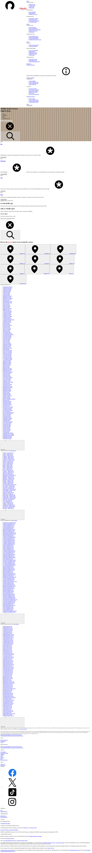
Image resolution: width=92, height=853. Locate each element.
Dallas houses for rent (7, 645)
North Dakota (5, 490)
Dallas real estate (6, 323)
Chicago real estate (6, 317)
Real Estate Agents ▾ (31, 96)
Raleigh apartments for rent (8, 591)
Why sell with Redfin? (33, 50)
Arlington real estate (7, 290)
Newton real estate (6, 379)
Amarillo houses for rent (8, 628)
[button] (14, 5)
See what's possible (30, 77)
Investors (2, 757)
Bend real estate (6, 300)
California (5, 457)
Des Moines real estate (7, 325)
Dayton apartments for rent (8, 546)
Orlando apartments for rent (8, 583)
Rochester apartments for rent (9, 596)
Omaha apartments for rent (8, 582)
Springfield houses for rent (8, 703)
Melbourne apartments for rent (9, 569)
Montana (5, 481)
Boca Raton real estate (7, 302)
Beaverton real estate (7, 299)
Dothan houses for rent (7, 650)
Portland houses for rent (7, 689)
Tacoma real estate (6, 427)
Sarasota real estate (6, 415)
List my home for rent (33, 36)
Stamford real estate (7, 425)
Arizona (4, 455)
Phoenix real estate (6, 388)
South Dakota (5, 498)
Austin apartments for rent (8, 528)
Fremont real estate (6, 338)
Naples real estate (6, 374)
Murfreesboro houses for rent (8, 682)
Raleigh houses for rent (7, 690)
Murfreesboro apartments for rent (9, 576)
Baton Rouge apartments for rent (9, 532)
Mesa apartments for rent (8, 571)
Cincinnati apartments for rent (9, 539)
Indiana (4, 467)
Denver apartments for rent (8, 547)
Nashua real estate (6, 375)
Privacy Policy (34, 827)
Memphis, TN (22, 263)
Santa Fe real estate (7, 414)
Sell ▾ (28, 41)
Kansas (4, 469)
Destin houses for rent (7, 648)
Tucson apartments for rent (8, 608)
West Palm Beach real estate (8, 435)
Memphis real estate (7, 365)
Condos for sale (32, 5)
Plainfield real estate (7, 391)
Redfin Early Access (33, 14)
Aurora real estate (6, 293)
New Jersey (5, 485)
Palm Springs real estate (7, 386)
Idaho (4, 465)
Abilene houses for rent (7, 626)
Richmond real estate (7, 401)
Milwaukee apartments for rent (9, 573)
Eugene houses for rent (7, 652)
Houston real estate (7, 346)
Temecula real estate (7, 429)
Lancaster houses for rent (8, 672)
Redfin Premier (32, 13)
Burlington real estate (7, 310)
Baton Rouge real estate (7, 298)
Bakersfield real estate (7, 295)
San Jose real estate (7, 411)
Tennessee (5, 499)
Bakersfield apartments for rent (9, 529)
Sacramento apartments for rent (9, 597)
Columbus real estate (7, 322)
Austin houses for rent (7, 633)
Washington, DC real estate (8, 434)
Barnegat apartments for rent (8, 531)
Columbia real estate (7, 320)
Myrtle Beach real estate (8, 371)
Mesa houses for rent (7, 679)
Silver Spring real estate (7, 421)
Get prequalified (32, 81)
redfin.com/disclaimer (23, 729)
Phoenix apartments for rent (8, 587)
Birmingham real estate (7, 301)
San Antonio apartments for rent (9, 600)
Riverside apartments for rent (8, 595)
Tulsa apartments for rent (8, 609)
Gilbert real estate (6, 342)
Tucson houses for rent (7, 707)
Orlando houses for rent (7, 685)
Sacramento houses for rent (8, 696)
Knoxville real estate (7, 353)
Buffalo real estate (6, 309)
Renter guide (31, 32)
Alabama (5, 452)
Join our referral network (34, 101)
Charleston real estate (7, 314)
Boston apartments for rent (8, 535)
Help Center (3, 765)
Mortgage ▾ (29, 63)
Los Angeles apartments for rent (9, 564)
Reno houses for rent (7, 692)
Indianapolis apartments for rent (9, 557)
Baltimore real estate (7, 297)
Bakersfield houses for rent (8, 634)
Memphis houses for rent (8, 678)
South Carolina (6, 497)
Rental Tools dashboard (33, 37)
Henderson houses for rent (8, 661)
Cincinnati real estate (7, 318)
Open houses (31, 7)
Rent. (2, 810)
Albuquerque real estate (7, 286)
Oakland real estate (7, 380)
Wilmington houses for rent (8, 715)
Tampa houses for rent (7, 705)
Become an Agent (4, 740)
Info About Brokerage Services (10, 840)
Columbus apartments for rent (9, 543)
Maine (4, 473)
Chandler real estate (7, 312)
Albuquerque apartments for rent (9, 522)
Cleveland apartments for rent (9, 540)
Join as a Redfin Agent (33, 99)
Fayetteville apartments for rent (9, 550)
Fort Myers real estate (7, 335)
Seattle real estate (6, 420)
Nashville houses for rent (8, 684)
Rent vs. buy (31, 93)
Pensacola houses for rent (8, 686)
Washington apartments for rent (9, 612)
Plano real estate (6, 392)
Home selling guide (33, 59)
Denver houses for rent (7, 647)
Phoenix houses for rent (7, 687)
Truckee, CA (71, 273)
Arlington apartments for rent (8, 524)
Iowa (4, 468)
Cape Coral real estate (7, 311)
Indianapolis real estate (7, 348)
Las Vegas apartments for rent (9, 563)
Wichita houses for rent (7, 714)
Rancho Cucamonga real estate (9, 398)
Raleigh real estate (6, 397)
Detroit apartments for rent (8, 548)
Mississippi (5, 478)
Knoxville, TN (22, 253)
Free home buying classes (34, 20)
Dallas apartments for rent (8, 545)
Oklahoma (5, 492)
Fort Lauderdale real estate (8, 334)
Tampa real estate (6, 428)
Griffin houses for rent (7, 659)
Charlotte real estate (7, 315)
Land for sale (31, 6)
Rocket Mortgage (4, 817)
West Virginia (5, 506)
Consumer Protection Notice (22, 840)
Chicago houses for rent (7, 638)
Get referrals (3, 741)
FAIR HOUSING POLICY (74, 850)
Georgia (4, 463)
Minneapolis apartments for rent (9, 574)
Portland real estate (6, 393)
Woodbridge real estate (7, 437)
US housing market (33, 22)
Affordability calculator (33, 18)
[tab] (47, 114)
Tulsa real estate (6, 431)
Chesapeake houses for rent (8, 637)
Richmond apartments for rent (9, 593)
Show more (3, 449)
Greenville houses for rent (8, 658)
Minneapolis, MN (73, 253)
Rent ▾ (28, 24)
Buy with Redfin (32, 12)
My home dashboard (33, 46)
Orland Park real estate (7, 384)
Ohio (4, 491)
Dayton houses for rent (7, 646)
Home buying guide (33, 19)
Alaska (4, 454)
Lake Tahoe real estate (7, 354)
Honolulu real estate (7, 345)
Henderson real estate (7, 344)
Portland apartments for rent (8, 590)
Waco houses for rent (7, 712)
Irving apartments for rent (8, 558)
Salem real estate (6, 405)
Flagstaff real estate (7, 332)
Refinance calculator (33, 92)
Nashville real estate (7, 376)
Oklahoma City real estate (8, 382)
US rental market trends (33, 38)
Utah (4, 501)
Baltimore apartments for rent (9, 530)
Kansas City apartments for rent (9, 561)
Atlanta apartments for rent (8, 526)
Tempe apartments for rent (8, 607)
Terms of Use (26, 827)
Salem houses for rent (7, 698)
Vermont (4, 502)
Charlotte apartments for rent (8, 536)
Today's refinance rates (33, 83)
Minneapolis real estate (7, 369)
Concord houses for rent (8, 644)
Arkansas (5, 456)
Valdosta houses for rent (7, 710)
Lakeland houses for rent (8, 671)
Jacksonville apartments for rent (9, 559)
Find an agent (31, 55)
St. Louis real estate (7, 423)
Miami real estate (6, 367)
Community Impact (4, 753)
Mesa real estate (6, 366)
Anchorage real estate (7, 289)
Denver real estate (6, 324)
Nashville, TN (71, 263)
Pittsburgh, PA (46, 273)
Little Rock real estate (7, 357)
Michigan (5, 476)
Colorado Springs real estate (8, 319)
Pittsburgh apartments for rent (9, 588)
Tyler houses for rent (7, 708)
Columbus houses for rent (8, 642)
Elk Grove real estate (7, 328)
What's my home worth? (34, 45)
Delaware (5, 460)
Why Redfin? (3, 752)
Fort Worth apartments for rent (9, 552)
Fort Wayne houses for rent (8, 654)
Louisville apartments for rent (9, 565)
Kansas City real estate (7, 352)
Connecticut (5, 459)
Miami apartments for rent (8, 572)
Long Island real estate (7, 358)
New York (5, 487)
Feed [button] (28, 104)
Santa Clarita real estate (7, 413)
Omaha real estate (6, 383)
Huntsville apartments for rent (9, 556)
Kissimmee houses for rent (8, 668)
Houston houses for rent (7, 662)
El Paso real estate (6, 327)
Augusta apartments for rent (8, 527)
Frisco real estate (6, 341)
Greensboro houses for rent (8, 656)
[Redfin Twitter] (12, 786)
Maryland (5, 474)
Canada (8, 823)
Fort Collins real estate (7, 333)
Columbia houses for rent (8, 641)
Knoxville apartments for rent (9, 562)
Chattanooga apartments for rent (9, 537)
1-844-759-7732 (51, 848)
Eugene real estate (6, 329)
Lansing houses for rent (7, 673)
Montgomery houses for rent (8, 681)
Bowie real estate (6, 307)
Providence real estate (7, 395)
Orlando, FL (22, 273)
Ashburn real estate (7, 291)
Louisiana (5, 472)
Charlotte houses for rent (8, 636)
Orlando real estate (6, 385)
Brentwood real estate (7, 308)
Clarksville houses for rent (8, 639)
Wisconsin (5, 507)
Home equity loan (32, 84)
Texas (4, 500)
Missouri (4, 480)
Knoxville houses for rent (8, 669)
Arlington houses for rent (8, 629)
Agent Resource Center (33, 102)
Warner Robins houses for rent (9, 713)
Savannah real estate (7, 417)
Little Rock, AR (47, 253)
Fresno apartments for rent (8, 553)
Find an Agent (32, 98)
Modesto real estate (7, 370)
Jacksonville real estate (7, 350)
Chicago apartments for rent (8, 538)
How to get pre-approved (34, 94)
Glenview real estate (7, 343)
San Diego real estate (7, 409)
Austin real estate (6, 294)
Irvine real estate (6, 349)
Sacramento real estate (7, 404)
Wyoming (5, 508)
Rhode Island (5, 495)
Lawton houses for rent (7, 675)
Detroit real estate (6, 326)
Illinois (4, 466)
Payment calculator (33, 88)
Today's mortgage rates (33, 82)
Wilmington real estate (7, 436)
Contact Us (3, 764)
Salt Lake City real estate (8, 406)
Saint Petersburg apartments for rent (10, 599)
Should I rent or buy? (33, 30)
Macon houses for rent (7, 676)
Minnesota (5, 477)
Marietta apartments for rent (8, 567)
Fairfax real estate (6, 331)
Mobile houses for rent (7, 680)
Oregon (4, 493)
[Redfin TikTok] (12, 796)
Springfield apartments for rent (9, 605)
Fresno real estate (6, 340)
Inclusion (2, 754)
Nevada (4, 483)
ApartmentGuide (4, 811)
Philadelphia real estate (7, 387)
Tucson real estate (6, 430)
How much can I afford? (34, 89)
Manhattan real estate (7, 362)
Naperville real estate (7, 372)
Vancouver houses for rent (8, 711)
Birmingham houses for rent (8, 635)
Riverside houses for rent (8, 694)
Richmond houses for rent (8, 693)
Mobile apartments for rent (8, 575)
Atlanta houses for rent (7, 630)
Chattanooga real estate (7, 316)
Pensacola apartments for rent (9, 584)
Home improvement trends (34, 61)
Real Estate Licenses (10, 838)
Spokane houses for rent (8, 702)
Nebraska (5, 482)
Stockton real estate (7, 426)
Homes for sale (32, 4)
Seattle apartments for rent (8, 604)
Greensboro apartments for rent (9, 554)
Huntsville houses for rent (8, 663)
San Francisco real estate (8, 410)
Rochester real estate (7, 403)
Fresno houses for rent (7, 655)
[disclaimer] (50, 155)
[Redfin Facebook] (12, 777)
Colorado (5, 458)
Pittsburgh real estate (7, 389)
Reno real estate (6, 400)
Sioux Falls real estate (7, 422)
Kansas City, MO (23, 283)
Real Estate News (4, 759)
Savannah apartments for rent (9, 603)
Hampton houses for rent (8, 660)
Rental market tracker (33, 28)
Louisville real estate (7, 360)
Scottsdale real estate (7, 419)
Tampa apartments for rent (8, 606)
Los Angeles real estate (7, 359)
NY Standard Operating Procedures (35, 836)
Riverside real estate (7, 402)
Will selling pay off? (33, 60)
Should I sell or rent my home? (35, 39)
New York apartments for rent (9, 579)
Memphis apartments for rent (8, 570)
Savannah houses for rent (8, 701)
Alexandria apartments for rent (9, 523)
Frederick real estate (7, 337)
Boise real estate (6, 303)
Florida (4, 461)
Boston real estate (6, 305)
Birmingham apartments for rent (9, 533)
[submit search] (10, 136)
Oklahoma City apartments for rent (10, 581)
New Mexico (5, 486)
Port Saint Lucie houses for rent (9, 688)
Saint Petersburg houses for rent (9, 697)
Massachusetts (6, 475)
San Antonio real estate (7, 408)
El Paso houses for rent (7, 651)
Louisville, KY (46, 263)
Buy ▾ (28, 1)
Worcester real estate (7, 438)
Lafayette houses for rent (8, 670)
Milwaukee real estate (7, 368)
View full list (13, 450)
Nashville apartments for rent (8, 578)
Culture (2, 755)
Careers (2, 742)
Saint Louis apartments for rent (9, 598)
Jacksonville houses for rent (8, 667)
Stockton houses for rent (8, 704)
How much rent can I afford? (35, 29)
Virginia (4, 503)
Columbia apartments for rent (9, 541)
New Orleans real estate (7, 377)
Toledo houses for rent (7, 706)
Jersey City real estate (7, 351)
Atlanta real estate (6, 292)
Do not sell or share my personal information (9, 829)
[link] (66, 75)
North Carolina (6, 489)
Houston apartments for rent (8, 555)
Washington (5, 504)
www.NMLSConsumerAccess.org (49, 842)
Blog (1, 758)
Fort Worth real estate (7, 336)
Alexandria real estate (7, 288)
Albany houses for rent (7, 627)
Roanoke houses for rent (8, 695)
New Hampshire (6, 484)
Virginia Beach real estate (8, 432)
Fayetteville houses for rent (8, 653)
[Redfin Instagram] (12, 806)
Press (2, 756)
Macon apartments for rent (8, 566)
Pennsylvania (5, 494)
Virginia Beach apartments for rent (10, 610)
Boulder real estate (6, 306)
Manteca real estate (7, 363)
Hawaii (4, 464)
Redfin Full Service (33, 53)
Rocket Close (3, 815)
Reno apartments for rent (8, 592)
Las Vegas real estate (7, 355)
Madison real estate (7, 361)
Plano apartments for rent (8, 589)
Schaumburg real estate (7, 418)
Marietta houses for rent (7, 677)
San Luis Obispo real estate (8, 412)
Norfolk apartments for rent (8, 580)
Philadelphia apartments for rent (9, 586)
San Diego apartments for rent (9, 601)
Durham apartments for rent (8, 549)
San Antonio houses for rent (8, 699)
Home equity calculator (33, 91)
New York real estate (7, 378)
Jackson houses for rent (7, 665)
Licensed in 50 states (60, 842)
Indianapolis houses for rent (8, 664)
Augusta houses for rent (7, 632)
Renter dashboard (32, 27)
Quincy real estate (6, 396)
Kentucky (5, 470)
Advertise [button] (2, 766)
